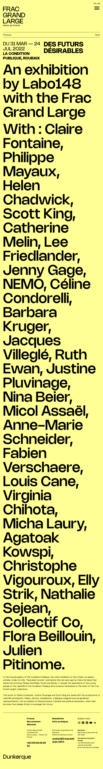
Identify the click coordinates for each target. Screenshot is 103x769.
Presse (30, 719)
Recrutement (34, 722)
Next (97, 35)
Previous (7, 35)
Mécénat (31, 725)
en (99, 4)
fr (95, 4)
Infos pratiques (60, 722)
